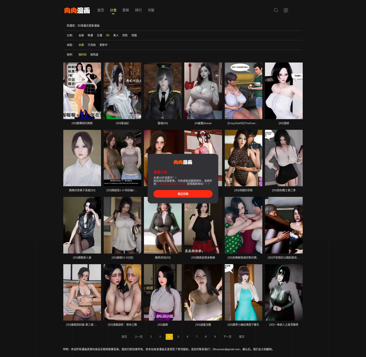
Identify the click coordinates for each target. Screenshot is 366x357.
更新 (125, 10)
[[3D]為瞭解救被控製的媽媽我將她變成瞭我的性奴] (243, 225)
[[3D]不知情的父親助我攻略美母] (284, 225)
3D (107, 35)
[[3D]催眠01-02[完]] (122, 225)
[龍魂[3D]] (163, 91)
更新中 (104, 44)
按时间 (83, 54)
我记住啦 (183, 193)
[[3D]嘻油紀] (122, 91)
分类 (113, 10)
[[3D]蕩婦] (284, 91)
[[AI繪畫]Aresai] (203, 91)
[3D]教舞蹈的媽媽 (82, 123)
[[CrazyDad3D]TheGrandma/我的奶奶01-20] (243, 91)
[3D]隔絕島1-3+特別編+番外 (123, 190)
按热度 (94, 54)
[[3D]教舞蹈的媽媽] (82, 91)
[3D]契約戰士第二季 (284, 190)
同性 (125, 35)
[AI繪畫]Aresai (203, 123)
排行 (138, 10)
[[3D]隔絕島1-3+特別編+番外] (122, 158)
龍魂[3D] (163, 123)
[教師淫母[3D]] (163, 225)
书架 (151, 10)
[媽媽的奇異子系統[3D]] (82, 158)
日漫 (99, 35)
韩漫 (90, 35)
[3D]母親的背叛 (243, 190)
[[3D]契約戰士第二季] (284, 158)
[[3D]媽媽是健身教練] (203, 225)
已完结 (92, 44)
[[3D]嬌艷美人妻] (82, 225)
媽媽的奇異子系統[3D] (82, 190)
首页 (100, 10)
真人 (116, 35)
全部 (81, 35)
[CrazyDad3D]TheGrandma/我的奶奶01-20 (253, 123)
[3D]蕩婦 (284, 123)
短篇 (134, 35)
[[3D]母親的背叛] (243, 158)
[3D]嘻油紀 (122, 123)
